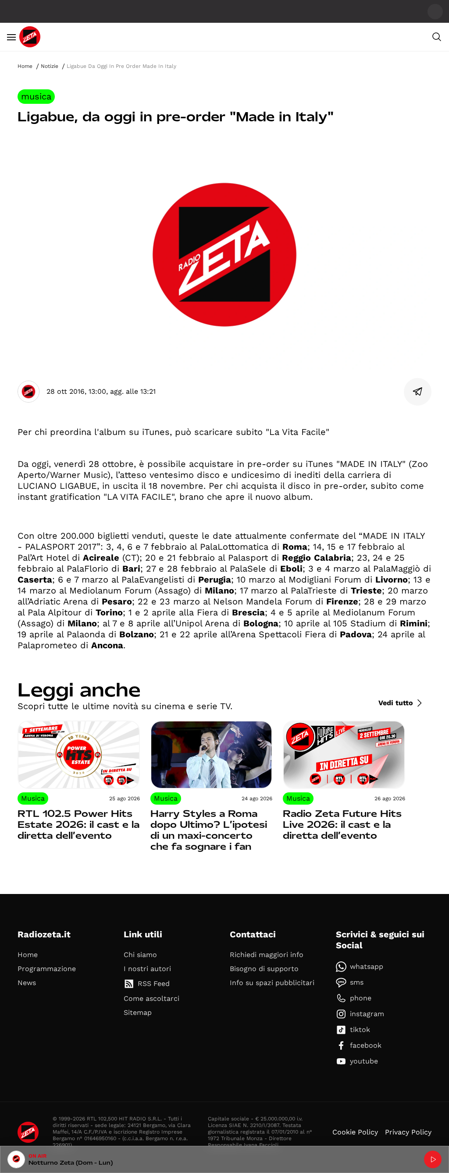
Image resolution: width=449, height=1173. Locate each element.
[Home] (29, 36)
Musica (36, 96)
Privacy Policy (408, 1132)
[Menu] (11, 37)
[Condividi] (418, 391)
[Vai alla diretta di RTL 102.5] (433, 1159)
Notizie (49, 66)
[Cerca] (436, 37)
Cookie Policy (355, 1132)
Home (25, 66)
